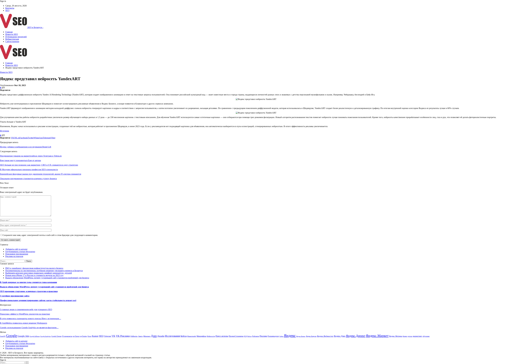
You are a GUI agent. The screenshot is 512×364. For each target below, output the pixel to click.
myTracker (83, 336)
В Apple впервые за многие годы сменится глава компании (28, 282)
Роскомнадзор (273, 336)
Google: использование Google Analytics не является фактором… (29, 327)
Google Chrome (56, 336)
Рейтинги (255, 336)
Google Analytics (45, 336)
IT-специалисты (67, 336)
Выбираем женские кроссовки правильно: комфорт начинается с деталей (38, 273)
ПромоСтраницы (236, 336)
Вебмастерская (12, 39)
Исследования (172, 336)
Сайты (281, 336)
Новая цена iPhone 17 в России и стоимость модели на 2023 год (34, 275)
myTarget (76, 336)
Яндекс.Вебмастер (325, 336)
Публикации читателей (16, 37)
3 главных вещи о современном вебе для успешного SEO (26, 309)
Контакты (9, 8)
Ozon (89, 336)
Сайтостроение (12, 41)
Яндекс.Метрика (395, 336)
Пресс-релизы (221, 336)
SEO (7, 10)
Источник (4, 131)
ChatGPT (3, 336)
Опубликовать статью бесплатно (20, 251)
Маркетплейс (191, 336)
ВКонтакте (146, 336)
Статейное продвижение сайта (14, 296)
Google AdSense (35, 336)
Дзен (154, 335)
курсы (410, 336)
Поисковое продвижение (16, 254)
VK (113, 336)
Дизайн (160, 336)
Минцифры (201, 336)
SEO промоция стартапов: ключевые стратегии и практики (29, 291)
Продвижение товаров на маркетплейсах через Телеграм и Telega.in (31, 156)
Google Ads (23, 336)
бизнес (405, 336)
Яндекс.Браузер (311, 336)
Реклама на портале (14, 256)
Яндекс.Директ (355, 335)
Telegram (107, 336)
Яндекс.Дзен (339, 336)
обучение (426, 336)
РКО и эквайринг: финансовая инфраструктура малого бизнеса (34, 268)
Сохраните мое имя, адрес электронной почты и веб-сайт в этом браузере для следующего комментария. (50, 235)
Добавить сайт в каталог (16, 249)
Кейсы (184, 336)
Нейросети (211, 336)
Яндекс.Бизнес (300, 336)
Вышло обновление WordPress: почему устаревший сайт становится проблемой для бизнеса (47, 278)
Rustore (95, 336)
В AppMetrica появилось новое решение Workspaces (23, 323)
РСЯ (245, 336)
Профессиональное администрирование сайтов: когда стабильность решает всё (38, 300)
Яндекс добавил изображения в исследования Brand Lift (25, 147)
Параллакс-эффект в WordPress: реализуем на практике (25, 314)
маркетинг (417, 336)
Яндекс (290, 335)
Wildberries (134, 336)
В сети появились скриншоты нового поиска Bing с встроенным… (30, 318)
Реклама (263, 336)
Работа (249, 336)
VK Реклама (123, 335)
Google (11, 336)
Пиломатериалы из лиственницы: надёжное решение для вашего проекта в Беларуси (44, 270)
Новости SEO (11, 34)
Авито (140, 336)
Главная (9, 32)
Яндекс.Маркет (377, 336)
